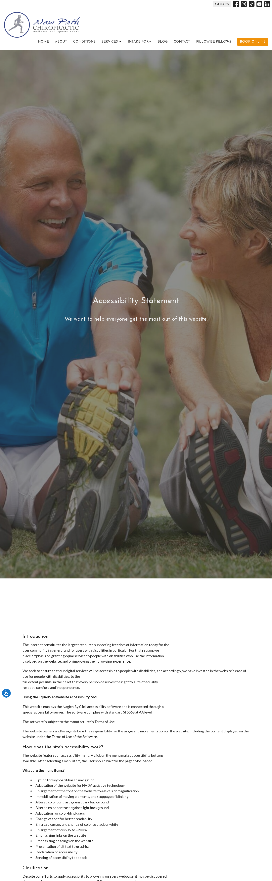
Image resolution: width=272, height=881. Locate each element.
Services (110, 41)
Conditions (84, 41)
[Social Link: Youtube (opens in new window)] (259, 4)
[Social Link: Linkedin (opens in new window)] (267, 4)
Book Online (252, 41)
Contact (182, 41)
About (61, 41)
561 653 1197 (222, 4)
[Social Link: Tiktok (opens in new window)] (251, 4)
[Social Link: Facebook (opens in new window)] (236, 4)
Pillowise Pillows (213, 41)
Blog (163, 41)
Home (43, 41)
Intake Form (140, 41)
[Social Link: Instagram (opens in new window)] (244, 4)
